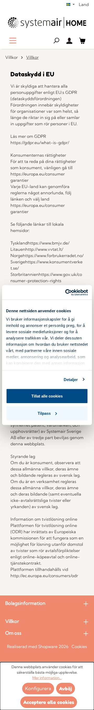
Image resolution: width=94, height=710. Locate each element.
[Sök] (56, 40)
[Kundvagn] (82, 40)
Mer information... (47, 677)
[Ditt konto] (69, 40)
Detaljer (71, 379)
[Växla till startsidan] (47, 22)
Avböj (65, 688)
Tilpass (44, 413)
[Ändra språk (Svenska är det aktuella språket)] (70, 4)
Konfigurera (38, 688)
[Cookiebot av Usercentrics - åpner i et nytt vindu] (66, 292)
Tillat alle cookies (47, 396)
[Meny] (12, 40)
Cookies (79, 646)
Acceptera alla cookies (48, 702)
